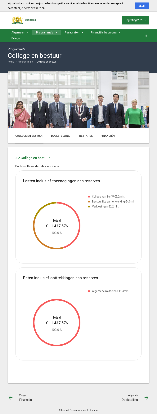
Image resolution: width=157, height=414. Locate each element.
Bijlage (15, 38)
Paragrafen (72, 32)
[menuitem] (20, 32)
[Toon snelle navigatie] (146, 35)
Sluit (142, 5)
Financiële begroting (104, 32)
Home (11, 61)
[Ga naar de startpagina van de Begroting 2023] (24, 20)
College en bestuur (47, 61)
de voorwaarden (34, 8)
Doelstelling (60, 135)
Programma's (44, 32)
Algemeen (18, 32)
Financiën (108, 135)
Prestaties (85, 135)
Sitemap (94, 410)
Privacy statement (79, 410)
